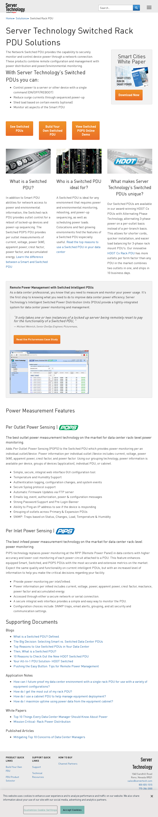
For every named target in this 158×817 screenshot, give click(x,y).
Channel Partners (67, 763)
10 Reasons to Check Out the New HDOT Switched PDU (51, 656)
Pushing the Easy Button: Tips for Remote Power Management (56, 666)
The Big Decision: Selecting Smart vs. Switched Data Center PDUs (58, 641)
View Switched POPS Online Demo (86, 130)
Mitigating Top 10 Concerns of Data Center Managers (49, 737)
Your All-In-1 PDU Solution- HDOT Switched (43, 661)
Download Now (128, 95)
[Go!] (136, 8)
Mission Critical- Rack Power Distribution (42, 721)
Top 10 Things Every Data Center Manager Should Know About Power (60, 717)
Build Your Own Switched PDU (52, 130)
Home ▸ (10, 18)
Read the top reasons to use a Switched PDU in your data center (78, 247)
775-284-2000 (145, 788)
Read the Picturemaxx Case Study (37, 339)
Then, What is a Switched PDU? (34, 651)
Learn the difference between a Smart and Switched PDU (27, 262)
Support (36, 766)
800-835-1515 (145, 784)
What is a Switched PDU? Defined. (36, 636)
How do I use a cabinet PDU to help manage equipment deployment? (59, 696)
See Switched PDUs (19, 128)
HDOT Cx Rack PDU (121, 253)
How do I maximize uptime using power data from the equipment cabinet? (63, 701)
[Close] (152, 796)
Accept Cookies (72, 809)
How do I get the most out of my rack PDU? (42, 691)
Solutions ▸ (22, 18)
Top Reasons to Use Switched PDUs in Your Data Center (51, 646)
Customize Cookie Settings (40, 809)
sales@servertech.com (140, 780)
